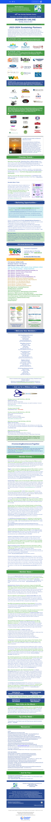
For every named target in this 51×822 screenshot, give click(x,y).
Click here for (16, 692)
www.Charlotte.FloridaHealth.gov (31, 739)
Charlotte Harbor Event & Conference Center (31, 39)
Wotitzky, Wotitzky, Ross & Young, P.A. (28, 111)
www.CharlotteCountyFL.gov (23, 745)
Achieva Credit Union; (19, 107)
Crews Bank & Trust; (32, 53)
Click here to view (35, 692)
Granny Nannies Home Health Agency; (18, 109)
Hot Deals (35, 693)
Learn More (22, 216)
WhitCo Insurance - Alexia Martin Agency (35, 84)
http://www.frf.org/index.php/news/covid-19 (27, 761)
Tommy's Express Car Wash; (20, 84)
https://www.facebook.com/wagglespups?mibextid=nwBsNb (19, 478)
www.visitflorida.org (17, 763)
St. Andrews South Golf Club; (32, 110)
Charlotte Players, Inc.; (14, 108)
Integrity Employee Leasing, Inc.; (16, 53)
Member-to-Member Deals (16, 693)
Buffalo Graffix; (38, 52)
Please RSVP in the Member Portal (15, 405)
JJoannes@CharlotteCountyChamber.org (26, 382)
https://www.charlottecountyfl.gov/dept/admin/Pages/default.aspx (20, 742)
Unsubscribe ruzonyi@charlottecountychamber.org (25, 812)
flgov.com (20, 765)
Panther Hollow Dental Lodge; (32, 109)
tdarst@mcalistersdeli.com (25, 365)
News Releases (35, 701)
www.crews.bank (11, 514)
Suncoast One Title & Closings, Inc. (35, 40)
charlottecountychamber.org (18, 802)
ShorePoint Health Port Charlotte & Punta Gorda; (17, 40)
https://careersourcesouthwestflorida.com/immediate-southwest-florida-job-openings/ (24, 737)
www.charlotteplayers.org (30, 487)
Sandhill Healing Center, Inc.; (20, 110)
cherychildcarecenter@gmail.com (25, 356)
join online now (21, 381)
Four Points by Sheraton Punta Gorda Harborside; (29, 108)
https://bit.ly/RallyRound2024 (17, 553)
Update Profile (20, 813)
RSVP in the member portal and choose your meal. (29, 162)
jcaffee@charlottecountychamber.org (34, 795)
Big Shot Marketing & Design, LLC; (31, 107)
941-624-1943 (17, 515)
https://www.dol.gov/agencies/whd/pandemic (27, 754)
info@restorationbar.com (25, 466)
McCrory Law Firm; (27, 53)
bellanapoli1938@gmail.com (25, 340)
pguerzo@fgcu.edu (34, 686)
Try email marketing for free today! (25, 820)
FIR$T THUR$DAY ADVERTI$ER (24, 208)
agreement (11, 224)
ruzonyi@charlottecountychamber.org (31, 794)
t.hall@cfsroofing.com (25, 373)
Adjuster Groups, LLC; (21, 82)
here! (30, 494)
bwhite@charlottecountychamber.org (31, 791)
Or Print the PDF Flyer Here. (32, 256)
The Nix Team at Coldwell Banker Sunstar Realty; (23, 83)
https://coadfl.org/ (31, 735)
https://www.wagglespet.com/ (25, 476)
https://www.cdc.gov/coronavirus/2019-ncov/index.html (30, 766)
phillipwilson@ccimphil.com (25, 348)
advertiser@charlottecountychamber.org (18, 211)
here (36, 152)
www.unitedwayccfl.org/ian (36, 749)
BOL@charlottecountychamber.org (35, 797)
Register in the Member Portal (15, 198)
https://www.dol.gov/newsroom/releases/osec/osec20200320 (20, 756)
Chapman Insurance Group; (13, 53)
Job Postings (16, 701)
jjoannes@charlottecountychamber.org (34, 793)
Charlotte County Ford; (23, 53)
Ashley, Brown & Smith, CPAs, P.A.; (28, 52)
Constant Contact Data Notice (28, 813)
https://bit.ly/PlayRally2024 (14, 549)
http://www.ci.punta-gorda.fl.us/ (23, 740)
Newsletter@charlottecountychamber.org (17, 229)
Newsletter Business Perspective (32, 220)
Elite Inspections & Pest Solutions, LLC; (33, 82)
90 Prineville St (37, 580)
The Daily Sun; (34, 53)
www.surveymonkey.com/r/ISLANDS (30, 565)
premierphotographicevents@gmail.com (16, 680)
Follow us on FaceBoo (38, 805)
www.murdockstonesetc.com (31, 581)
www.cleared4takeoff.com (34, 733)
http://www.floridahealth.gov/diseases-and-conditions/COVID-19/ (30, 762)
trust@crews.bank (23, 514)
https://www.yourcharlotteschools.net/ (29, 744)
